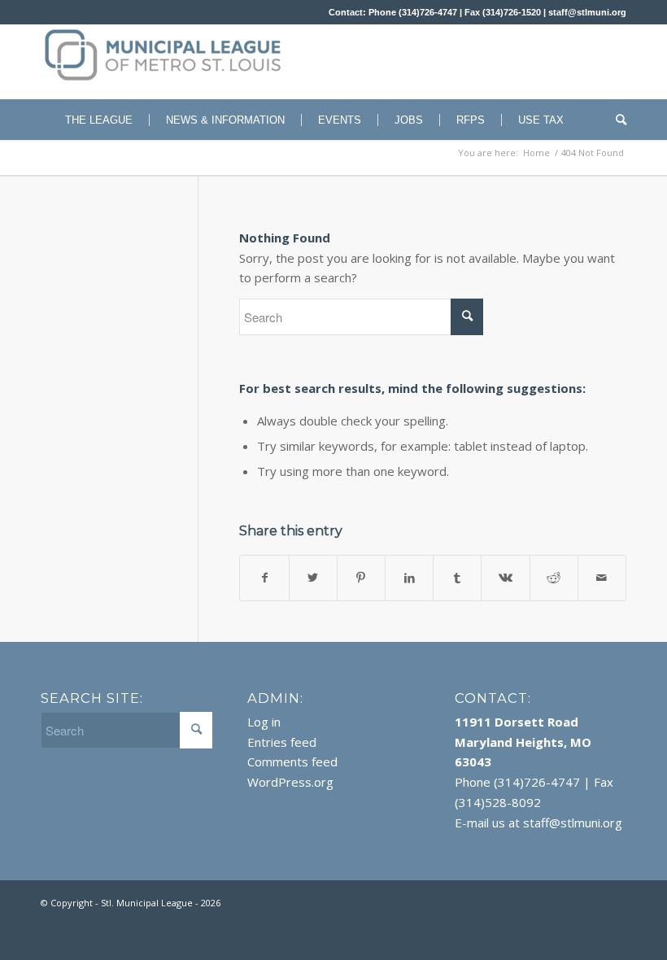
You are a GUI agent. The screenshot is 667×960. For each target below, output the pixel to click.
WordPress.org (290, 782)
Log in (264, 721)
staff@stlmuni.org (587, 12)
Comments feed (292, 761)
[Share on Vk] (505, 578)
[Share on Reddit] (554, 578)
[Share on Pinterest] (361, 578)
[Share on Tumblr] (457, 578)
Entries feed (281, 742)
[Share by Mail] (602, 578)
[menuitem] (91, 119)
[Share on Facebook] (264, 578)
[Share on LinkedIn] (409, 578)
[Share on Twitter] (313, 578)
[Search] (617, 119)
